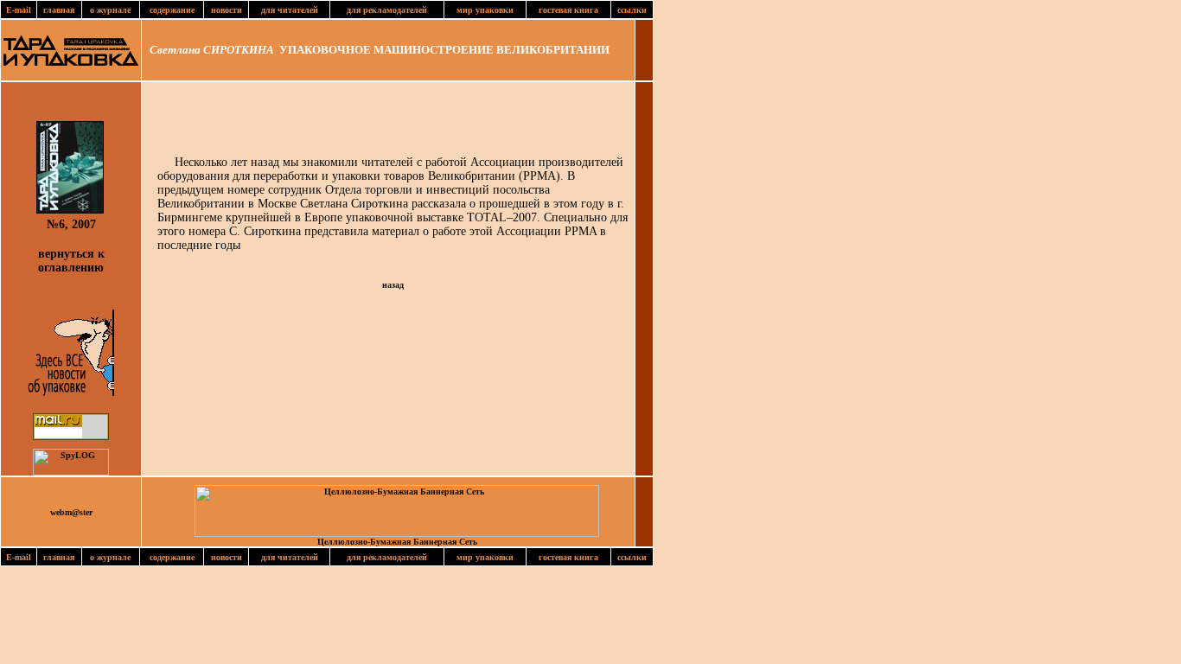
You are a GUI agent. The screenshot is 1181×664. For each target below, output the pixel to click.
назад (393, 285)
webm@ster (71, 512)
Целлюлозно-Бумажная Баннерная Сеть (397, 541)
